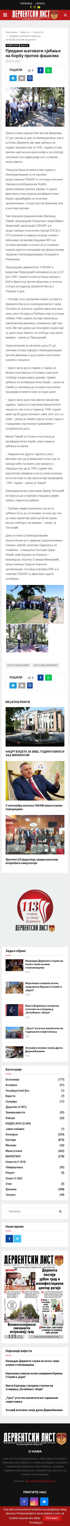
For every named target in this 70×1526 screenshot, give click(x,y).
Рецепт (10, 1172)
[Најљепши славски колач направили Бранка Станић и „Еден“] (14, 987)
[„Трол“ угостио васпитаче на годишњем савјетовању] (14, 1033)
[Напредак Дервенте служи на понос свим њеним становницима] (14, 965)
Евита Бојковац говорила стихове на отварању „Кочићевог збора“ (42, 1009)
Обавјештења (14, 1167)
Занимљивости (15, 1112)
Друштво (11, 1106)
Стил (9, 1183)
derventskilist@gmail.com (40, 1481)
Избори (10, 1118)
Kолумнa (11, 1084)
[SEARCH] (60, 1211)
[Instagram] (34, 1501)
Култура (11, 1139)
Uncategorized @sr (17, 1090)
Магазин (11, 1145)
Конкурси (12, 1134)
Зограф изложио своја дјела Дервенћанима (44, 1049)
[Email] (44, 1501)
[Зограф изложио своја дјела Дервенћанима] (14, 1052)
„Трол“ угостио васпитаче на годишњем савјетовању (44, 1030)
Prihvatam (52, 1518)
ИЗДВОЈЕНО (12, 45)
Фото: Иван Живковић (45, 665)
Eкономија (12, 1079)
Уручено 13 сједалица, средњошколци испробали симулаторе (32, 861)
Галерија (11, 1101)
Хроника (11, 1189)
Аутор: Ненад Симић (18, 665)
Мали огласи (14, 1150)
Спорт (9, 1178)
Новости (24, 45)
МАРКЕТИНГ (13, 1156)
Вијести (10, 1096)
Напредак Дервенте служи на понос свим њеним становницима (44, 964)
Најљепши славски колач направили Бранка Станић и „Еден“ (43, 987)
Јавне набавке (15, 1128)
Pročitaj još (35, 1522)
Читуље (10, 1194)
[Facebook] (24, 1501)
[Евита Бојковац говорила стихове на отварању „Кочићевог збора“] (14, 1010)
